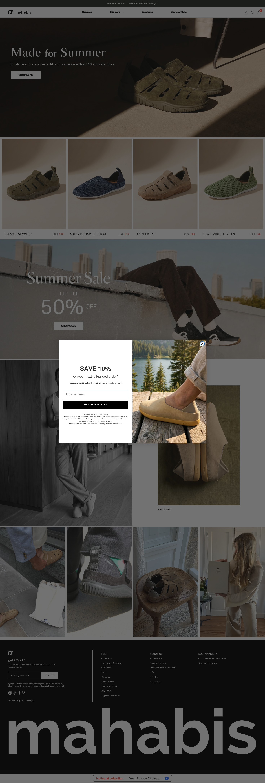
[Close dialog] (202, 343)
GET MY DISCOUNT (95, 404)
